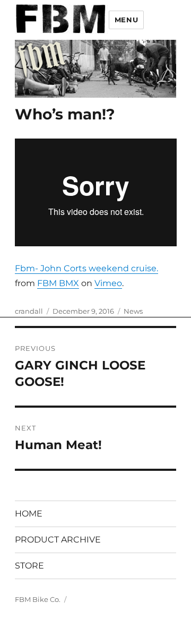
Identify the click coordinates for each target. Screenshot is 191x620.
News (133, 311)
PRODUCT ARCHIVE (58, 540)
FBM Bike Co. (37, 599)
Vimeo (108, 283)
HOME (28, 514)
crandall (29, 311)
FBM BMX (58, 283)
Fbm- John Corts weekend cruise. (86, 268)
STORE (29, 566)
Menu (126, 19)
